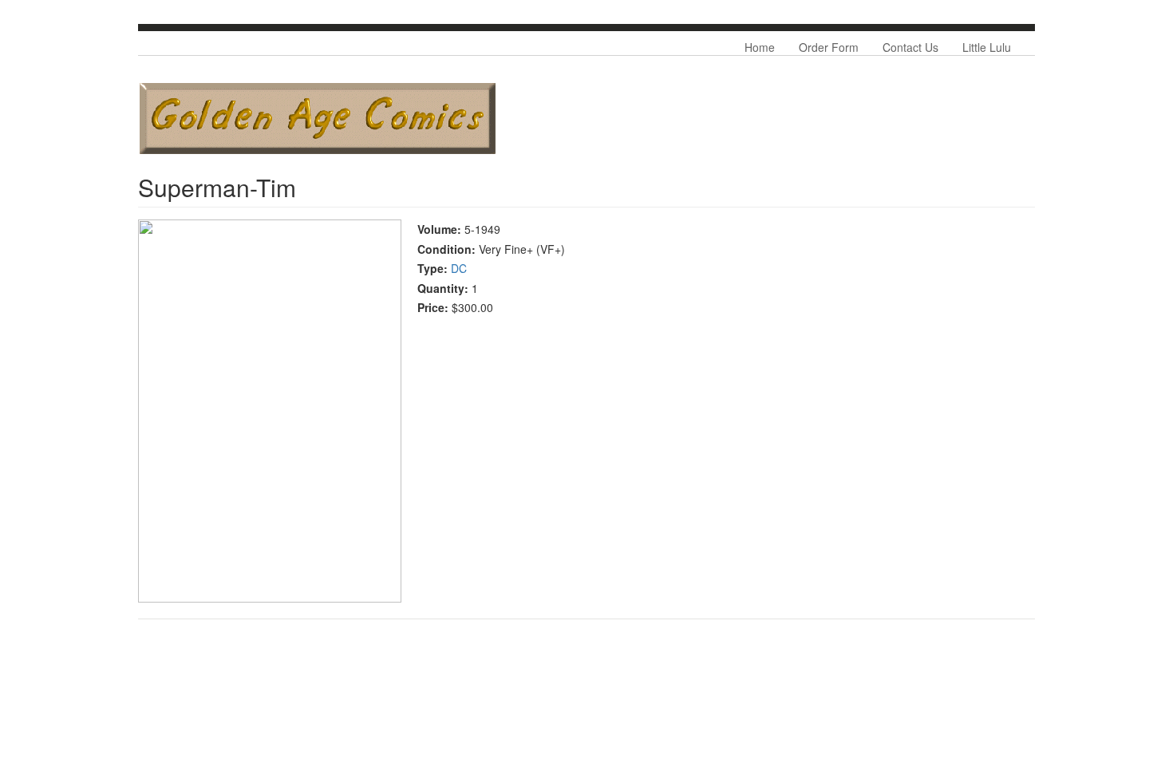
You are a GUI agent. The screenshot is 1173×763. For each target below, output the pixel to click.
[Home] (317, 119)
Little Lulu (986, 47)
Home (759, 47)
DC (459, 268)
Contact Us (910, 47)
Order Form (829, 47)
